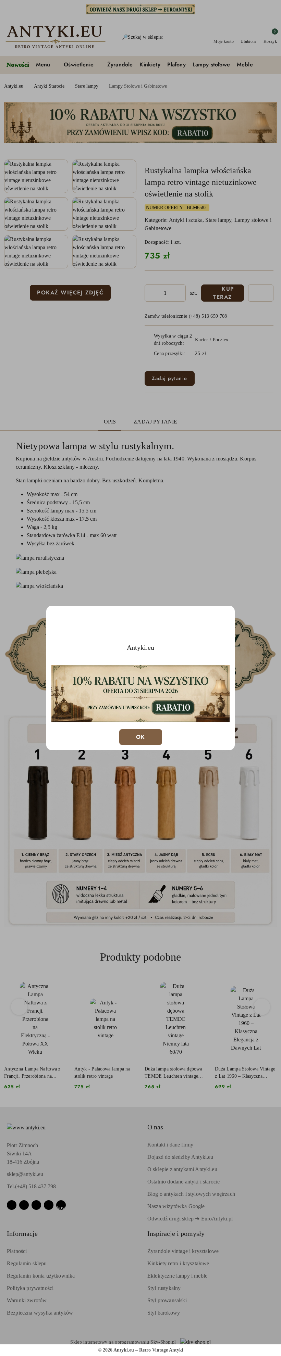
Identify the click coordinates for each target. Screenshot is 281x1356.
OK (140, 737)
